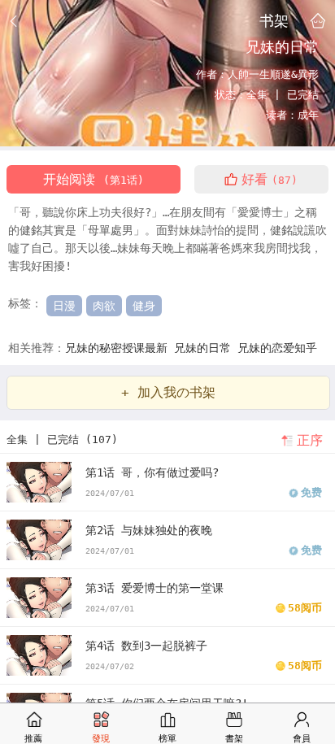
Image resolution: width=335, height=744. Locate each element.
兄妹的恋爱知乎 (277, 348)
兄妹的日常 (205, 348)
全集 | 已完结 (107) (62, 439)
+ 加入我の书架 (168, 392)
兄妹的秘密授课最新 (119, 348)
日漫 (64, 305)
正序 (310, 440)
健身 (144, 305)
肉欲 (104, 305)
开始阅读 (93, 179)
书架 (274, 20)
